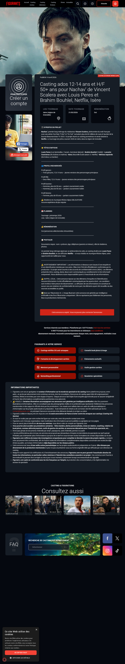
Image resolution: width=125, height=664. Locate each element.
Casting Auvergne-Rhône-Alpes (108, 75)
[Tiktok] (117, 551)
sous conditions (97, 331)
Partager (23, 144)
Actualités (69, 2)
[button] (21, 658)
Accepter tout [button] (21, 653)
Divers (63, 2)
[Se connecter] (115, 4)
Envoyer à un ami (20, 155)
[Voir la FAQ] (92, 4)
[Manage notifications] (4, 660)
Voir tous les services (102, 328)
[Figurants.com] (13, 4)
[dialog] (20, 644)
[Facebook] (108, 538)
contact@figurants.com (21, 411)
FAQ (14, 544)
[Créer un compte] (18, 92)
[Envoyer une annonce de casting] (85, 4)
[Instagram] (108, 551)
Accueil (26, 2)
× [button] (36, 630)
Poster (24, 149)
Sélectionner (37, 547)
